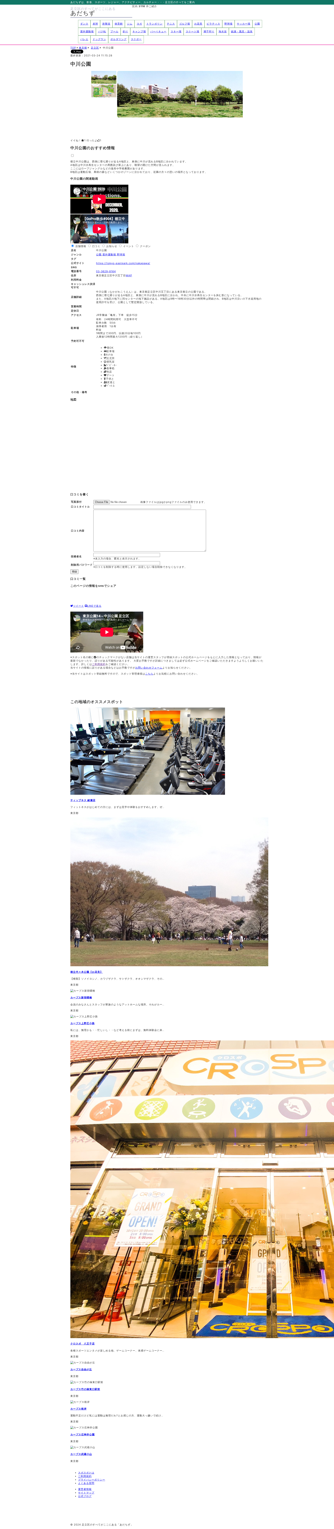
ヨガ (139, 23)
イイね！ (78, 140)
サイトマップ (86, 1492)
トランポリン (154, 23)
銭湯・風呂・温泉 (242, 31)
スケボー (136, 39)
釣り (125, 31)
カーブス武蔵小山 (81, 1454)
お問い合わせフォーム (148, 667)
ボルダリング (118, 39)
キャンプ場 (139, 31)
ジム (129, 23)
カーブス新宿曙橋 (81, 997)
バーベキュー (158, 31)
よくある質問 (86, 1483)
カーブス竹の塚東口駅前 (85, 1389)
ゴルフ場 (184, 23)
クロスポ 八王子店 (82, 1343)
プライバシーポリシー (91, 1479)
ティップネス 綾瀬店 (82, 800)
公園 (257, 23)
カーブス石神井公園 (82, 1434)
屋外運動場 (87, 31)
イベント (128, 246)
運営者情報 (85, 1489)
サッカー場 (243, 23)
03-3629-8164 (106, 271)
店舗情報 (80, 246)
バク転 (102, 31)
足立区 (95, 47)
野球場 (228, 23)
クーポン (145, 246)
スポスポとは (86, 1472)
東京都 (83, 47)
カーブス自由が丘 (81, 1369)
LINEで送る (94, 605)
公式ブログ (85, 1496)
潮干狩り (209, 31)
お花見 (198, 23)
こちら (149, 673)
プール (114, 31)
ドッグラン (99, 39)
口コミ (96, 246)
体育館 (119, 23)
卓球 (95, 23)
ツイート (78, 605)
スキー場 (176, 31)
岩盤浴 (106, 23)
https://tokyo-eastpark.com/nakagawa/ (123, 263)
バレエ (84, 39)
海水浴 (223, 31)
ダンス (84, 23)
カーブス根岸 (78, 1408)
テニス (171, 23)
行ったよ (94, 140)
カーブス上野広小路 (82, 1023)
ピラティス (213, 23)
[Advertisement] (140, 687)
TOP (73, 47)
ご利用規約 (99, 664)
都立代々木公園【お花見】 (86, 971)
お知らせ (111, 246)
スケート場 (192, 31)
